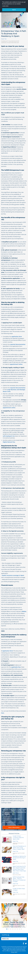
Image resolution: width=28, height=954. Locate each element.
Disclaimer (18, 949)
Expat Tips (3, 39)
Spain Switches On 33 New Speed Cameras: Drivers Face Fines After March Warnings (19, 869)
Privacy (23, 949)
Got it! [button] (14, 9)
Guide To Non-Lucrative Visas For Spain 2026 (18, 837)
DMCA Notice (12, 949)
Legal (7, 949)
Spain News (16, 873)
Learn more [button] (5, 6)
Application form (7, 651)
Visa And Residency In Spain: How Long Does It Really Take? (19, 847)
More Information (14, 827)
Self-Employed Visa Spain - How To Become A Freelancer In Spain (19, 879)
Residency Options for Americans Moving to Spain (19, 858)
